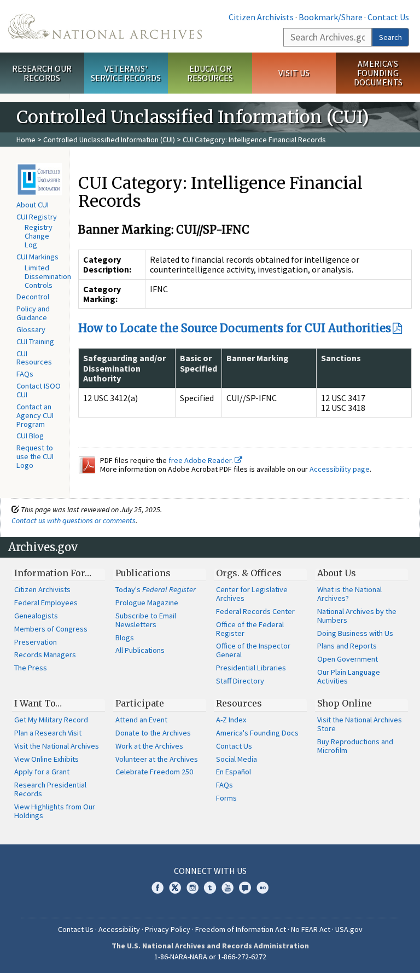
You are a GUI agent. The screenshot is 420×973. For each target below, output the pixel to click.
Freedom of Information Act (240, 929)
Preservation (35, 642)
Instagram (192, 887)
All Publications (140, 650)
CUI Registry (36, 217)
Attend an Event (141, 720)
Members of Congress (51, 629)
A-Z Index (231, 720)
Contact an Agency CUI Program (35, 415)
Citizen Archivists (261, 16)
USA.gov (349, 929)
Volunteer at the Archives (156, 759)
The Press (30, 668)
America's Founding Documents (378, 73)
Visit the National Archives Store (359, 724)
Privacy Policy (167, 929)
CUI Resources (34, 358)
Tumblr (210, 887)
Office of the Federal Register (250, 628)
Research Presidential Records (50, 789)
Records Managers (45, 654)
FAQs (24, 374)
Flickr (262, 887)
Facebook (157, 887)
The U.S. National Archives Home (105, 26)
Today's (155, 589)
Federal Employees (46, 602)
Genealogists (36, 616)
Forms (226, 798)
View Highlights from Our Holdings (54, 811)
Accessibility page (340, 469)
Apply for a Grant (41, 772)
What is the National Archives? (349, 593)
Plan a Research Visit (47, 733)
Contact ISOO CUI (38, 390)
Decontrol (32, 297)
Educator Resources (210, 73)
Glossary (30, 329)
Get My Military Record (51, 720)
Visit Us (294, 72)
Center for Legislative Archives (252, 593)
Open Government (347, 659)
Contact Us (388, 16)
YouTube (227, 887)
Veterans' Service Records (126, 73)
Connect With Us (210, 870)
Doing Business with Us (355, 633)
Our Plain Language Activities (348, 676)
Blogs (124, 637)
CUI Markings (37, 257)
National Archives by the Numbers (356, 615)
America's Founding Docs (257, 733)
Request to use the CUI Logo (35, 456)
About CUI (32, 205)
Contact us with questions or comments (73, 520)
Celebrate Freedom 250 (154, 772)
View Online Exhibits (46, 759)
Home (26, 139)
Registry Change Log (38, 236)
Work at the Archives (149, 746)
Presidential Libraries (251, 668)
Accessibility (119, 929)
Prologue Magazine (146, 602)
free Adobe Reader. (201, 460)
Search (390, 37)
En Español (233, 772)
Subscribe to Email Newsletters (145, 620)
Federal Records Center (255, 611)
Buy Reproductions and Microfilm (355, 746)
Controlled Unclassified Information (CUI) (109, 139)
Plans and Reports (347, 646)
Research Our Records (42, 73)
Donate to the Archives (153, 733)
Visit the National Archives (56, 746)
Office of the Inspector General (253, 650)
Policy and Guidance (33, 313)
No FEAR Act (310, 929)
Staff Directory (240, 681)
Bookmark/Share (331, 16)
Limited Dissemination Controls (48, 276)
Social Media (236, 759)
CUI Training (35, 341)
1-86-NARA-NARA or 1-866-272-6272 (210, 957)
